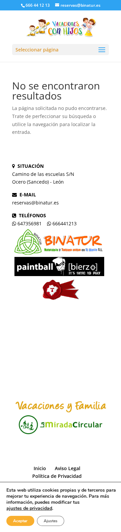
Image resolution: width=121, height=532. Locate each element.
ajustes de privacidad (29, 508)
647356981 (29, 223)
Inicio (40, 468)
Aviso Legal (67, 468)
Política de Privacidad (57, 476)
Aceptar (20, 521)
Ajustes (50, 521)
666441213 (64, 223)
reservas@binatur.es (35, 202)
